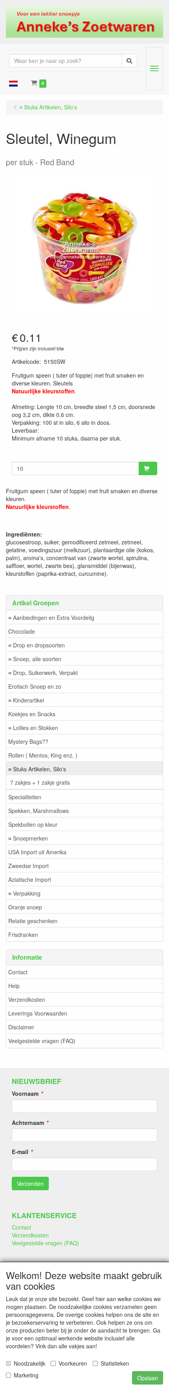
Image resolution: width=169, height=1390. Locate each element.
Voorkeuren (73, 1363)
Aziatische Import (29, 879)
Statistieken (115, 1363)
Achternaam (28, 1122)
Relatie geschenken (32, 921)
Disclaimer (21, 1027)
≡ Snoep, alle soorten (34, 659)
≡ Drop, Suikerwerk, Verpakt (43, 673)
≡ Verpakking (24, 893)
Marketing (26, 1375)
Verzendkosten (26, 999)
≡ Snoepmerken (28, 838)
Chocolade (21, 631)
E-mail (20, 1152)
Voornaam (25, 1093)
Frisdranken (23, 934)
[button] (13, 82)
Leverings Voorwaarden (37, 1013)
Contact (18, 972)
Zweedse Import (28, 866)
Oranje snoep (25, 907)
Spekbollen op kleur (32, 824)
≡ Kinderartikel (26, 700)
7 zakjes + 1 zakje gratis (40, 782)
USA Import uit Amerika (37, 852)
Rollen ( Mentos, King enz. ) (42, 755)
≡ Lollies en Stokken (33, 728)
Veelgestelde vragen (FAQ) (41, 1041)
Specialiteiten (24, 797)
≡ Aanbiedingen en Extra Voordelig (51, 617)
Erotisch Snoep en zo (34, 686)
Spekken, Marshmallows (38, 811)
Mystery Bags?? (28, 741)
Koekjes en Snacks (31, 714)
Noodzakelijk (29, 1363)
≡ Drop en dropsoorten (36, 645)
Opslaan (147, 1378)
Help (14, 986)
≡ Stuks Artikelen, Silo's (37, 769)
